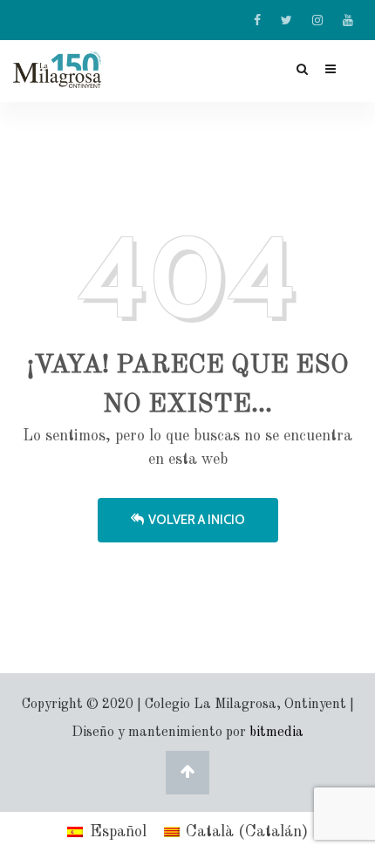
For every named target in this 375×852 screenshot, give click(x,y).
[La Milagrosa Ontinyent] (76, 69)
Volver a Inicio (196, 520)
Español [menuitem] (118, 832)
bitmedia (276, 733)
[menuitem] (106, 832)
